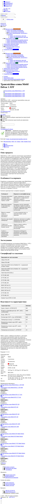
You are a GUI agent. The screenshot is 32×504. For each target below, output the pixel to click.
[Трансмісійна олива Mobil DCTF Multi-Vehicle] (16, 453)
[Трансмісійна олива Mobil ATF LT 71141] (16, 394)
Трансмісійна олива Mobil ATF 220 (9, 407)
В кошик (3, 127)
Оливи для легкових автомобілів (15, 30)
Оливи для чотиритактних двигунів (19, 37)
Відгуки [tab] (7, 146)
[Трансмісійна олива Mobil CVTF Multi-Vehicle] (16, 443)
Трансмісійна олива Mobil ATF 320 (9, 417)
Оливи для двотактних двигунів (18, 36)
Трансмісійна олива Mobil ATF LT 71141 (11, 397)
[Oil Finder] (3, 19)
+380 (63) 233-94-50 (10, 490)
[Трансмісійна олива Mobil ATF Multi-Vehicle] (16, 433)
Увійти (6, 10)
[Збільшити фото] (1, 386)
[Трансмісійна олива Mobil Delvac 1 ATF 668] (16, 385)
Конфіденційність (9, 476)
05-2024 (8, 352)
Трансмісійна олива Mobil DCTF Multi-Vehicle (12, 456)
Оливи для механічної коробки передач (16, 41)
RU (7, 8)
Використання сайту (10, 474)
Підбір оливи (10, 19)
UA (9, 8)
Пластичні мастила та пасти (11, 45)
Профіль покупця (9, 485)
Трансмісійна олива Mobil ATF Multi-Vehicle (12, 436)
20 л (2, 114)
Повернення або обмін (11, 468)
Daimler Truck (27, 141)
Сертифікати (8, 469)
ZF (15, 141)
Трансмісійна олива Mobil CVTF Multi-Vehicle (12, 446)
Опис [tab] (6, 144)
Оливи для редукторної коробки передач (17, 42)
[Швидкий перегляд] (2, 386)
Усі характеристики (5, 111)
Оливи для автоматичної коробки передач (17, 40)
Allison (18, 141)
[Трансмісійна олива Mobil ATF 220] (16, 404)
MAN (13, 141)
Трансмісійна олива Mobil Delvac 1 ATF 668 (12, 387)
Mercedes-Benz (7, 141)
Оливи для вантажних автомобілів (15, 31)
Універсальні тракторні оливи (11, 44)
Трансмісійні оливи (12, 38)
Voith (22, 141)
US (4, 8)
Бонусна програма (10, 484)
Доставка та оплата (9, 467)
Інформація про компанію (11, 477)
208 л (4, 114)
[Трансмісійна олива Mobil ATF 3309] (16, 424)
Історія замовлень (9, 482)
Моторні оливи (13, 29)
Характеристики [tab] (9, 145)
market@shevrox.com (10, 492)
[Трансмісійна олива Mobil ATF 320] (16, 414)
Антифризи (9, 48)
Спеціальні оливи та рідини (13, 46)
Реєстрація (7, 11)
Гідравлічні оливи (11, 49)
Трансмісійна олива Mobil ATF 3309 (10, 426)
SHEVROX (11, 497)
